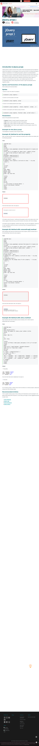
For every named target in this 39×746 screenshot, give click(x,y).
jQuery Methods (7, 399)
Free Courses (22, 719)
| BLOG (10, 3)
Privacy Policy (26, 744)
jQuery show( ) (7, 404)
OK (36, 742)
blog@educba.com (34, 6)
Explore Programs (22, 722)
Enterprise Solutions (22, 717)
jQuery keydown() (8, 402)
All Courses (22, 723)
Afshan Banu (7, 22)
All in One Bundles (22, 726)
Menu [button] (35, 3)
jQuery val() (6, 401)
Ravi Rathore (16, 22)
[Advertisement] (14, 421)
